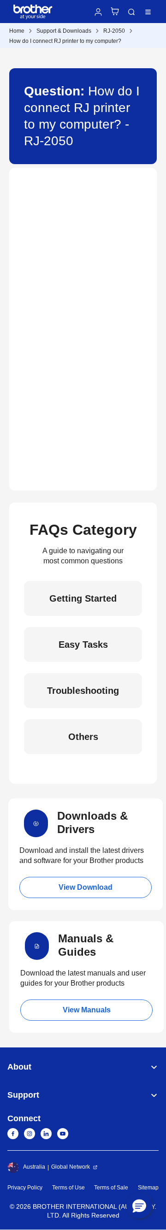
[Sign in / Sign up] (98, 12)
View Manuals (87, 1010)
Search (131, 12)
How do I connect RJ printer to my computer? (65, 41)
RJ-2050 (114, 31)
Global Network (70, 1167)
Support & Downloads (63, 31)
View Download (86, 887)
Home (16, 31)
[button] (139, 1205)
